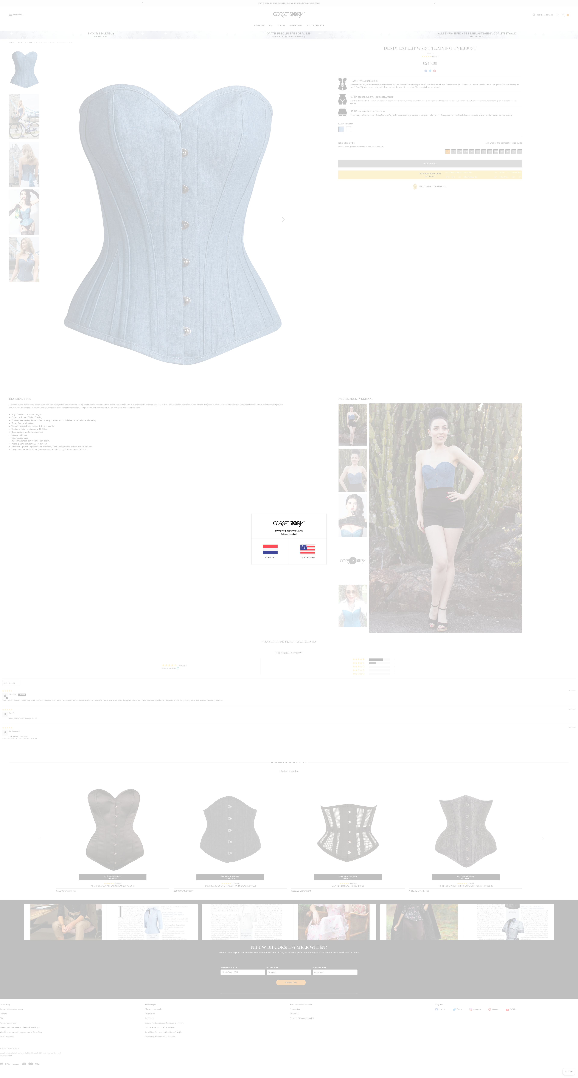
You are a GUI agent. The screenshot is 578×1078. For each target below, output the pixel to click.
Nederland (270, 558)
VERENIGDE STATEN (307, 558)
